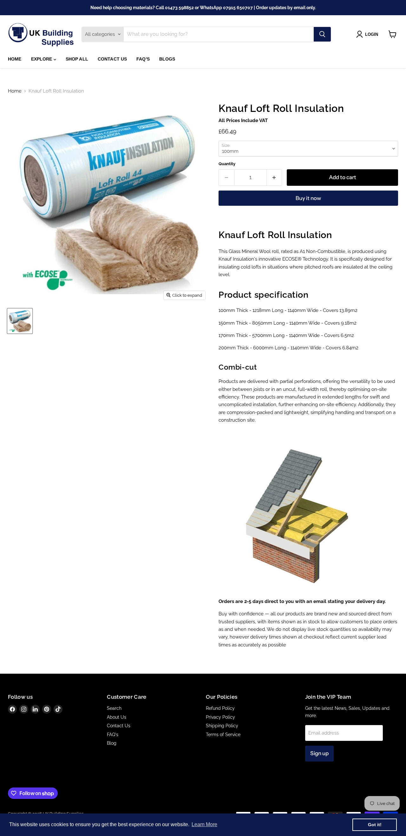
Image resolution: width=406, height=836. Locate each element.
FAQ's (143, 59)
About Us (116, 717)
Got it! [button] (375, 824)
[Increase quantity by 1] (274, 177)
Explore (42, 59)
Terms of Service (223, 734)
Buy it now (308, 198)
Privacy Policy (220, 717)
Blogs (167, 59)
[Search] (322, 34)
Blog (111, 743)
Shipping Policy (222, 725)
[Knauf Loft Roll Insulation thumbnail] (19, 321)
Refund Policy (220, 708)
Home (15, 59)
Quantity (227, 163)
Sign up (319, 753)
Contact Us (112, 59)
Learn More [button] (204, 824)
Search (114, 708)
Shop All (77, 59)
